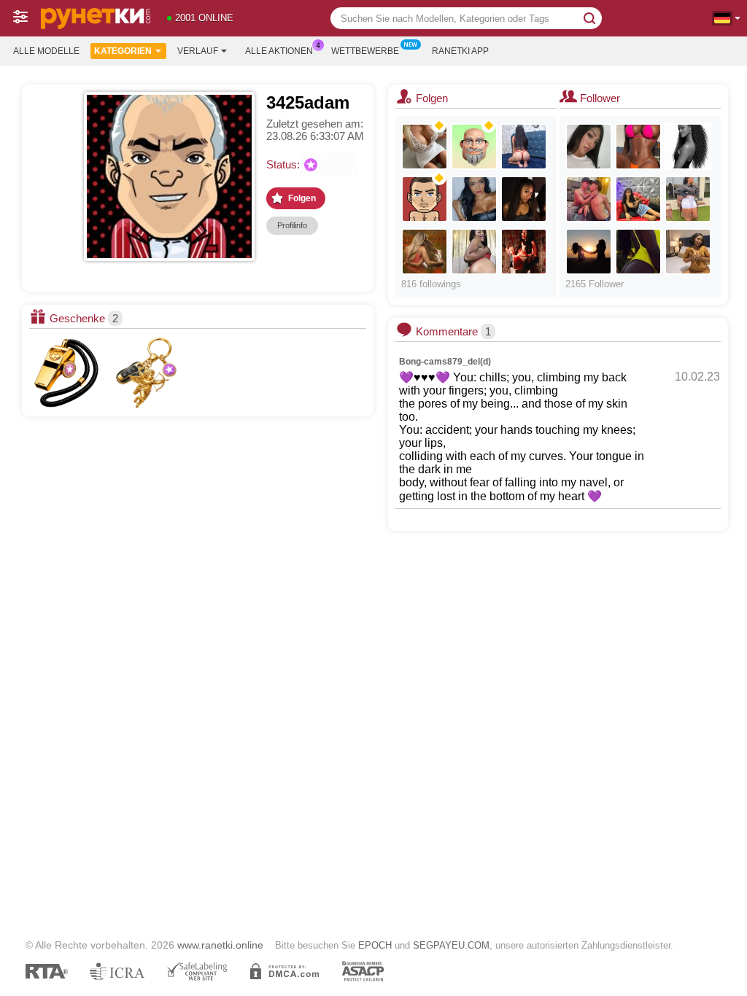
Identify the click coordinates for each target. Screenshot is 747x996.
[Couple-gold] (588, 251)
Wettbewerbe (365, 51)
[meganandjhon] (523, 146)
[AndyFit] (424, 146)
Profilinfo (292, 225)
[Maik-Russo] (588, 199)
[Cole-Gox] (523, 199)
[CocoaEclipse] (638, 251)
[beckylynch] (638, 199)
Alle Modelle (46, 51)
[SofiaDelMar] (688, 251)
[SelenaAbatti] (523, 251)
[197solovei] (474, 146)
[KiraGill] (424, 251)
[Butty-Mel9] (688, 199)
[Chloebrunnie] (688, 146)
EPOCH (375, 945)
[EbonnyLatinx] (474, 251)
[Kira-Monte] (588, 146)
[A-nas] (424, 199)
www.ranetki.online (220, 945)
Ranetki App (460, 51)
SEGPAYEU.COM (451, 945)
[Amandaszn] (638, 146)
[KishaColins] (474, 199)
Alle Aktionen (279, 51)
